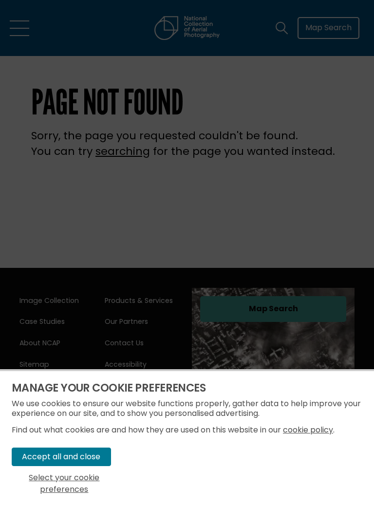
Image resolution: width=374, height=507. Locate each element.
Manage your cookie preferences (109, 388)
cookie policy (308, 429)
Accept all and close (61, 456)
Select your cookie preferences (64, 483)
